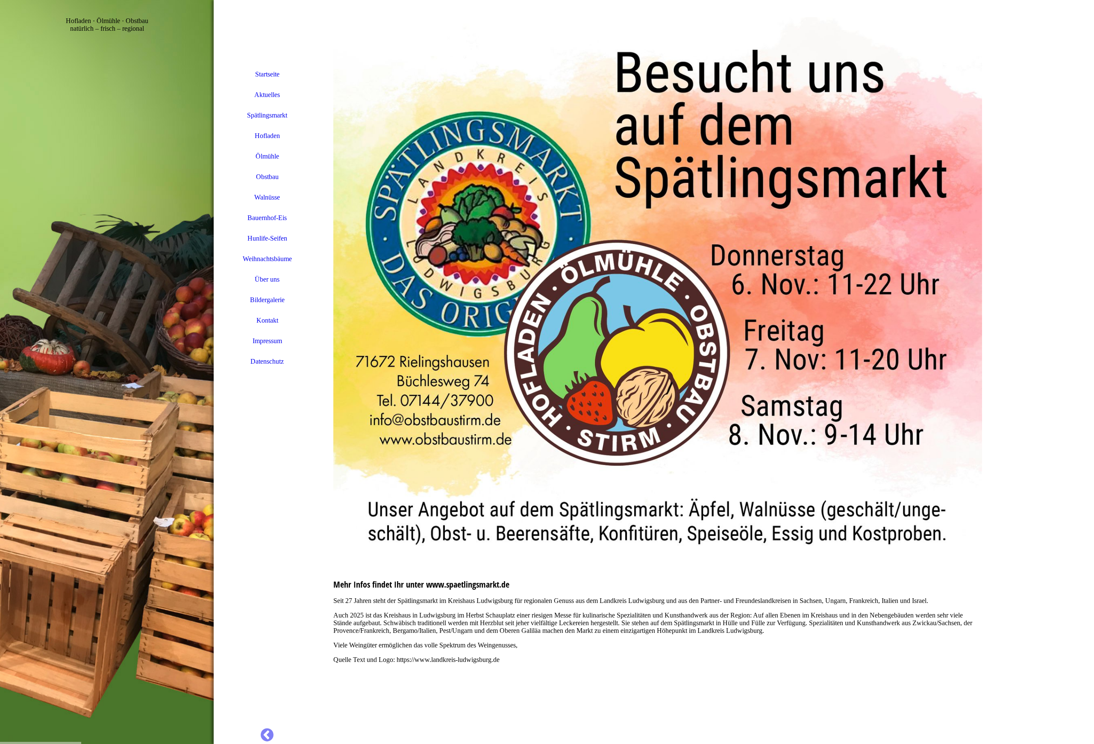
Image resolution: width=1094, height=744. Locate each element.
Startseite (267, 74)
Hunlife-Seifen (267, 238)
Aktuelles (267, 94)
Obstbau (267, 176)
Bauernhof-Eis (267, 217)
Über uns (267, 279)
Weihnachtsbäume (267, 258)
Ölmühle (267, 156)
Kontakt (267, 320)
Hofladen (267, 135)
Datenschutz (267, 361)
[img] (107, 372)
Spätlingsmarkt (267, 115)
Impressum (267, 340)
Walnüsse (267, 197)
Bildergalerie (267, 299)
